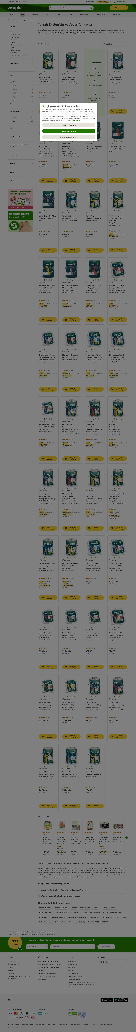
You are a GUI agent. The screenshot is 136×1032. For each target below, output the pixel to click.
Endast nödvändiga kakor (68, 137)
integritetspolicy (76, 120)
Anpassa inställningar (69, 125)
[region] (68, 122)
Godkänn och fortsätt (69, 131)
